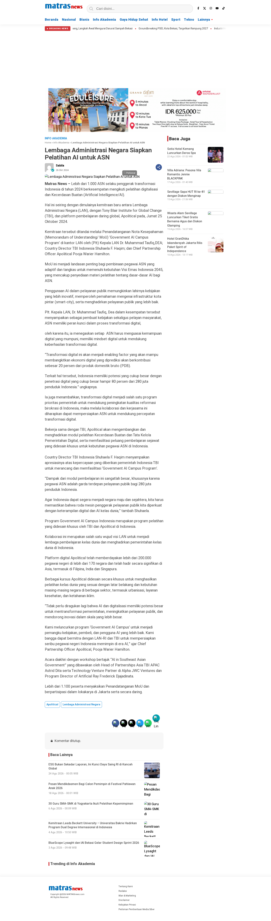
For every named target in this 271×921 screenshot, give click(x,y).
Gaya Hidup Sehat (134, 19)
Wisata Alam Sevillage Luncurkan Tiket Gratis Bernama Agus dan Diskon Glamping (184, 219)
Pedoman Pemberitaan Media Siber (136, 909)
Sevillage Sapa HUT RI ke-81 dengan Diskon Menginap (186, 194)
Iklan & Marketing (127, 895)
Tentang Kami (126, 886)
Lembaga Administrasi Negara (81, 704)
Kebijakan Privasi (127, 904)
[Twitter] (204, 8)
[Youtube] (217, 8)
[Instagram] (211, 8)
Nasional (69, 19)
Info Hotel (160, 19)
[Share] (159, 167)
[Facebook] (198, 8)
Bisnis (84, 19)
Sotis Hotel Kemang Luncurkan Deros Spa (181, 151)
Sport (175, 19)
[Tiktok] (223, 8)
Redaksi (123, 891)
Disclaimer (124, 900)
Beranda (51, 19)
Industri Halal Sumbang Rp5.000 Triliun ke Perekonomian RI (224, 28)
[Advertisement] (135, 58)
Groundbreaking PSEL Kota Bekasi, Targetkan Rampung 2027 (150, 28)
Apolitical (52, 704)
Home (48, 142)
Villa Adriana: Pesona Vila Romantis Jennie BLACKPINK (184, 174)
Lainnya (204, 19)
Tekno (189, 19)
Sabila (60, 165)
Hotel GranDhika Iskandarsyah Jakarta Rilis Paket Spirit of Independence (184, 245)
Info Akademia (104, 19)
